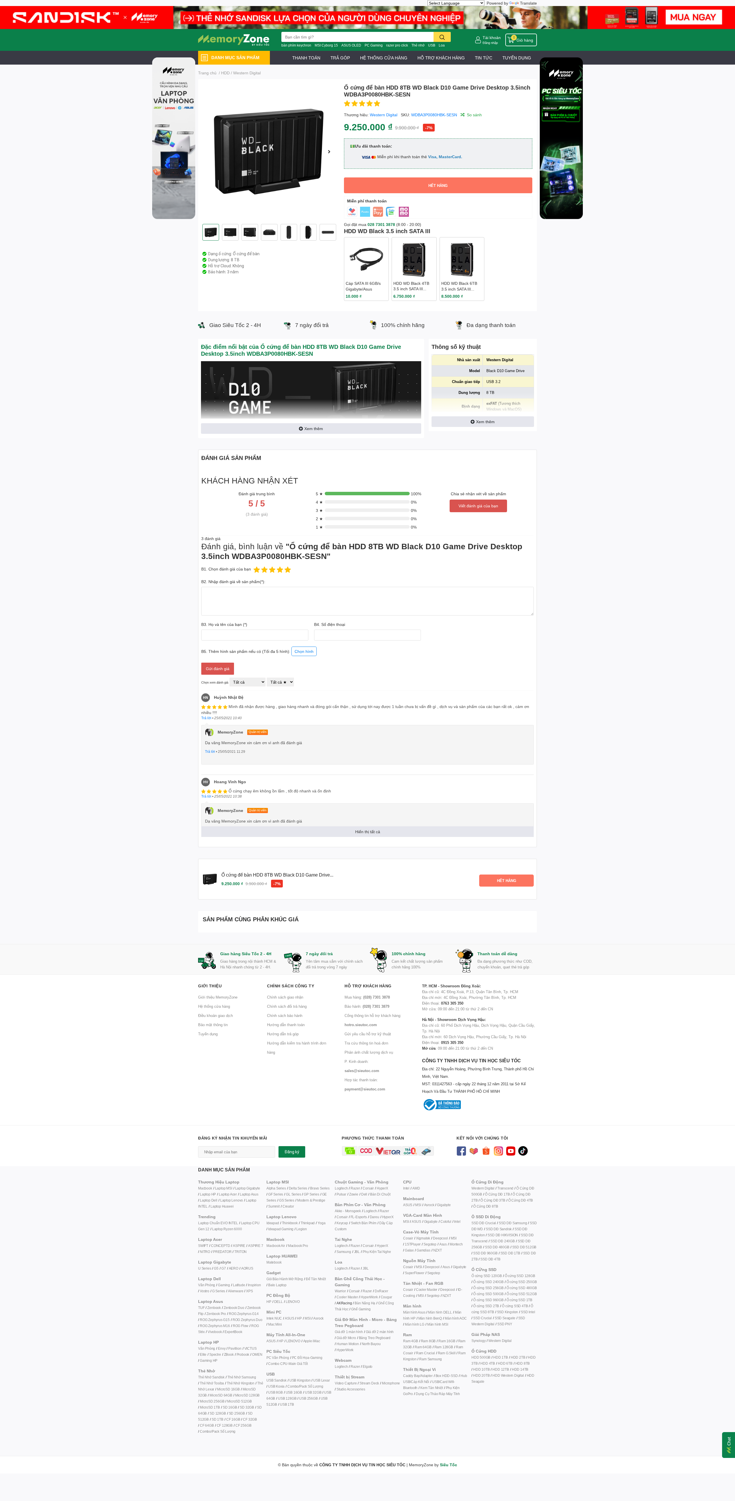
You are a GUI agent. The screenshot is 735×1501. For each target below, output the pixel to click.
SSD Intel (528, 1312)
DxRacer (381, 1291)
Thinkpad (308, 1223)
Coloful (445, 1221)
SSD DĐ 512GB (524, 1247)
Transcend (505, 1188)
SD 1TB (217, 1419)
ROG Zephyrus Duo (247, 1320)
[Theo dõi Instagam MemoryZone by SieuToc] (498, 1150)
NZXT (437, 1250)
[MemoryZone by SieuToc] (233, 40)
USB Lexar (321, 1380)
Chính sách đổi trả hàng (287, 1006)
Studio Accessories (350, 1389)
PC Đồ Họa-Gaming (307, 1357)
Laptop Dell (208, 1200)
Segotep (429, 1244)
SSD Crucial (482, 1318)
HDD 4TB (487, 1363)
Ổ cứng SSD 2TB (486, 1306)
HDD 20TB (481, 1375)
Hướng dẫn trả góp (283, 1034)
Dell (364, 1194)
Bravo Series (320, 1188)
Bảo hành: (367, 1006)
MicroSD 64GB (221, 1395)
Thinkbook (290, 1223)
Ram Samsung (430, 1359)
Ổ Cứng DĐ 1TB (497, 1194)
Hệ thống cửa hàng (214, 1006)
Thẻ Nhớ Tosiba (212, 1383)
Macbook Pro (298, 1245)
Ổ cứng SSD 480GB (521, 1288)
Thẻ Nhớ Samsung (241, 1377)
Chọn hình (304, 651)
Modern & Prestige (311, 1200)
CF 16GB (233, 1419)
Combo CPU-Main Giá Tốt (288, 1363)
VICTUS (250, 1348)
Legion (301, 1229)
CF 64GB (207, 1425)
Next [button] (329, 151)
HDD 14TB (520, 1369)
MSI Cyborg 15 (326, 45)
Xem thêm (313, 428)
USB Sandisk (276, 1380)
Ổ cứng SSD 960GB (488, 1300)
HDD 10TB (481, 1369)
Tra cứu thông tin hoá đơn (366, 1043)
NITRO (205, 1251)
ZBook (229, 1354)
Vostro (204, 1291)
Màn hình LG (414, 1324)
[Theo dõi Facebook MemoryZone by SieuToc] (461, 1150)
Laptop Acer (228, 1194)
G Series (218, 1291)
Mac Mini (275, 1324)
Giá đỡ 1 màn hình (349, 1332)
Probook (243, 1354)
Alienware (235, 1291)
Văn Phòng (206, 1285)
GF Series (275, 1194)
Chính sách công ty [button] (290, 985)
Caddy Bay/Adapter (418, 1376)
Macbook (205, 1188)
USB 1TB (287, 1404)
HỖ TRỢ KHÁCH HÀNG (441, 57)
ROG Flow (240, 1326)
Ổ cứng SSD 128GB (520, 1276)
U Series (204, 1268)
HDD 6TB (505, 1363)
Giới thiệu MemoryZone (217, 997)
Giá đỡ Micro (346, 1338)
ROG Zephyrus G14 (244, 1314)
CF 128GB (225, 1425)
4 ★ (319, 502)
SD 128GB (218, 1413)
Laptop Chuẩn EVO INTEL (218, 1223)
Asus (443, 1244)
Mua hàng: (367, 997)
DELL (278, 1301)
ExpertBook (233, 1332)
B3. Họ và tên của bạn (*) (224, 624)
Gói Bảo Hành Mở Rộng (284, 1279)
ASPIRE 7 (255, 1245)
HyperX (382, 1188)
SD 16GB (230, 1407)
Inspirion (254, 1285)
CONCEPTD (220, 1245)
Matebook (273, 1262)
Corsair (368, 1188)
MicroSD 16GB (228, 1389)
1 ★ (319, 527)
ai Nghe (385, 1251)
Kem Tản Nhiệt (431, 1388)
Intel (406, 1188)
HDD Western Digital (508, 1375)
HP (268, 1301)
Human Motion (347, 1344)
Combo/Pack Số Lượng (217, 1431)
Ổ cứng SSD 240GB (488, 1282)
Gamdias (423, 1250)
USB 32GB (313, 1392)
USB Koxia (276, 1386)
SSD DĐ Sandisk (499, 1229)
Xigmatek (423, 1238)
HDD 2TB (518, 1357)
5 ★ (319, 493)
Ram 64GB (423, 1347)
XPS (249, 1291)
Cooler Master (347, 1297)
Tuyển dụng (208, 1034)
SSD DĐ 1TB (510, 1253)
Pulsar (341, 1194)
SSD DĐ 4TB (490, 1259)
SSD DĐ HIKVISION (503, 1235)
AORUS (247, 1268)
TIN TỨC (483, 57)
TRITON (240, 1251)
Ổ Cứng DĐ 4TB (520, 1200)
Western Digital (383, 114)
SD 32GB (247, 1407)
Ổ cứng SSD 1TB (519, 1300)
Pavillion (234, 1348)
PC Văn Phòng (277, 1357)
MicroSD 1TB (210, 1407)
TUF (201, 1307)
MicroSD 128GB (247, 1395)
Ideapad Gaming (280, 1229)
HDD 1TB (500, 1357)
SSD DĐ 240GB (502, 1241)
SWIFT (203, 1245)
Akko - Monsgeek (348, 1211)
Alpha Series (276, 1188)
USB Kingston (300, 1380)
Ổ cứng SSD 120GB (486, 1276)
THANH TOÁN (306, 57)
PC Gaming (374, 45)
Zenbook (214, 1307)
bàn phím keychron (296, 45)
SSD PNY (504, 1324)
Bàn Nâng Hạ (365, 1303)
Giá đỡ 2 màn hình (380, 1332)
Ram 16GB (446, 1341)
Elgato (367, 1366)
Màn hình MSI (437, 1324)
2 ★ (319, 518)
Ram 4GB (410, 1341)
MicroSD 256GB (212, 1401)
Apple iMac (311, 1341)
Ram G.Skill (447, 1353)
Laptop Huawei (221, 1206)
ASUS (289, 1318)
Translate (528, 3)
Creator (288, 1206)
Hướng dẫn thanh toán (286, 1024)
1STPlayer (413, 1244)
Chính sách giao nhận (285, 997)
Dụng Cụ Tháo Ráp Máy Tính (438, 1394)
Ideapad (272, 1223)
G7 (223, 1268)
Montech (456, 1244)
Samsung (343, 1251)
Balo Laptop (277, 1285)
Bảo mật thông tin (213, 1024)
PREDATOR (222, 1251)
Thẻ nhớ (418, 45)
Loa (442, 45)
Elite (203, 1354)
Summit (274, 1206)
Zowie (353, 1194)
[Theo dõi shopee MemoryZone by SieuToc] (486, 1150)
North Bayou (371, 1344)
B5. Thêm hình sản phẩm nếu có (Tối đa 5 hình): (257, 651)
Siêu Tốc (448, 1464)
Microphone (391, 1383)
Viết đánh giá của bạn (478, 505)
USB (431, 45)
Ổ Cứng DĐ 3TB (492, 1200)
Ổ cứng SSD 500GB (488, 1294)
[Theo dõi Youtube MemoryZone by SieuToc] (510, 1150)
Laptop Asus (249, 1194)
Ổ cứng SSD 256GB (488, 1288)
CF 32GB (250, 1419)
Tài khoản (492, 37)
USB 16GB (294, 1392)
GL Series (293, 1194)
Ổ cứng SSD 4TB (515, 1306)
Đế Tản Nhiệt (316, 1279)
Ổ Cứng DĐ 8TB (485, 1206)
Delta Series (298, 1188)
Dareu (374, 1217)
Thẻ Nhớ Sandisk (211, 1377)
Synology (478, 1340)
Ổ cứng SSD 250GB (521, 1282)
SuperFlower (414, 1273)
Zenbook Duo (234, 1307)
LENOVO (293, 1301)
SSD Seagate (505, 1318)
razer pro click (397, 45)
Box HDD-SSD (447, 1376)
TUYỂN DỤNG (516, 57)
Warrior (340, 1291)
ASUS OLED (351, 45)
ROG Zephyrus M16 (215, 1326)
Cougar (386, 1297)
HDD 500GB (480, 1357)
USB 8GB (275, 1392)
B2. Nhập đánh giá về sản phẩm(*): (233, 581)
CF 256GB (243, 1425)
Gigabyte (443, 1205)
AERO (233, 1268)
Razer (355, 1188)
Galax (409, 1250)
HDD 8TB (522, 1363)
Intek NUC (274, 1318)
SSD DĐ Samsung (513, 1223)
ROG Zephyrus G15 (215, 1320)
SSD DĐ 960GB (485, 1253)
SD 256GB (237, 1413)
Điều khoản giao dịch (215, 1015)
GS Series (286, 1200)
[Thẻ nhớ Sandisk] (367, 17)
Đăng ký (292, 1152)
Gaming (224, 1285)
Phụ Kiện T (371, 1251)
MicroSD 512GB (239, 1401)
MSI (307, 1318)
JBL (357, 1251)
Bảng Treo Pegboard (374, 1338)
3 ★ (319, 510)
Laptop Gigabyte (247, 1188)
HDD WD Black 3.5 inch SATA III (387, 230)
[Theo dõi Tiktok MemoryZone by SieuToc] (523, 1150)
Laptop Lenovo (231, 1200)
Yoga (321, 1223)
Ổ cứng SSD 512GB (521, 1294)
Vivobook (215, 1332)
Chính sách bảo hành (284, 1015)
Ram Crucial (425, 1353)
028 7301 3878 (381, 224)
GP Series (311, 1194)
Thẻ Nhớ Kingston (240, 1383)
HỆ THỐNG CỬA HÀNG (383, 57)
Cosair (408, 1238)
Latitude (239, 1285)
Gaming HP (208, 1360)
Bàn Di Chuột (380, 1194)
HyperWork (369, 1297)
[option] (268, 151)
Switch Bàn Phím (363, 1223)
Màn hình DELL (440, 1312)
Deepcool (440, 1238)
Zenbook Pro (216, 1314)
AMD (416, 1188)
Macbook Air (275, 1245)
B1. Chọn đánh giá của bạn (226, 568)
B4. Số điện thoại (329, 624)
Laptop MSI (223, 1188)
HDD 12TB (500, 1369)
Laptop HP (208, 1194)
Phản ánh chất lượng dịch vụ (369, 1052)
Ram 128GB (443, 1347)
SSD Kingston (507, 1312)
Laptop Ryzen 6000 (227, 1229)
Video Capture (346, 1383)
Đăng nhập (490, 43)
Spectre (215, 1354)
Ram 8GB (428, 1341)
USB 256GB (308, 1398)
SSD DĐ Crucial (483, 1223)
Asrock (318, 1318)
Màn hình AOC (456, 1318)
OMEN (257, 1354)
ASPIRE (239, 1245)
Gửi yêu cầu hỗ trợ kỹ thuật (368, 1034)
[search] (442, 37)
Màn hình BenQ (430, 1318)
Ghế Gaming (360, 1309)
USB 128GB (287, 1398)
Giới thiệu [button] (210, 985)
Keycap (342, 1223)
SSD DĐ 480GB (497, 1247)
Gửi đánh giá (217, 668)
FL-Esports (359, 1217)
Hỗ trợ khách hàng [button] (368, 985)
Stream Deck (369, 1383)
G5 (216, 1268)
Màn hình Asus (414, 1312)
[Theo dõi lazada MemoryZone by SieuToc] (473, 1150)
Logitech (341, 1188)
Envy (221, 1348)
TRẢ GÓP (340, 57)
